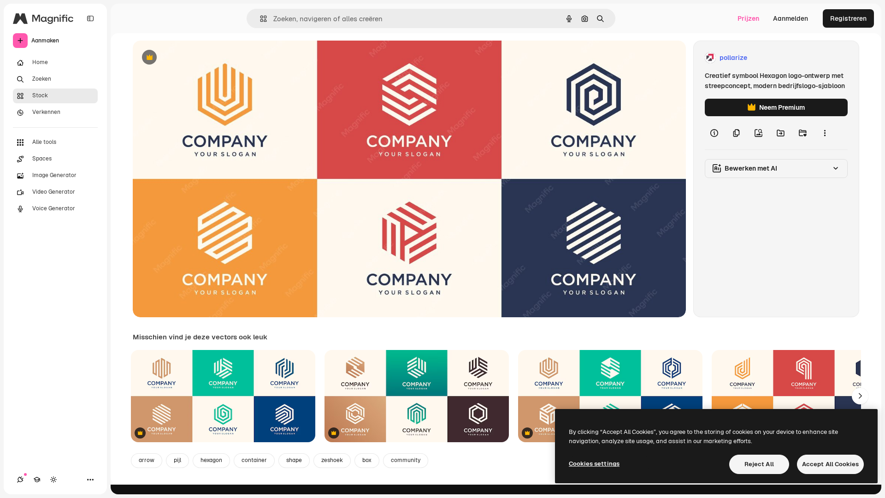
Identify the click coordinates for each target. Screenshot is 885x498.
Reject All (759, 464)
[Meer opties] (824, 133)
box (367, 460)
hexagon (211, 460)
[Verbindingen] (20, 479)
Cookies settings (594, 464)
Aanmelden (790, 18)
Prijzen (748, 18)
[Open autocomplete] (259, 18)
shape (294, 460)
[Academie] (37, 479)
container (254, 460)
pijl (177, 460)
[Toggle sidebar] (90, 18)
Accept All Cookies (830, 464)
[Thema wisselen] (53, 479)
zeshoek (332, 460)
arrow (146, 460)
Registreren (848, 18)
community (405, 460)
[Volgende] (860, 396)
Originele (193, 57)
